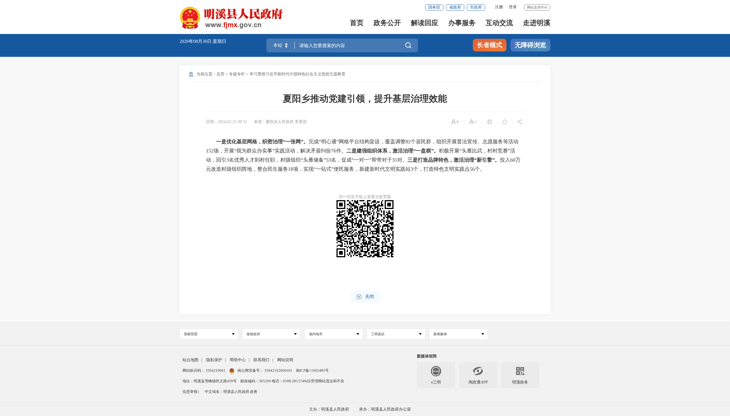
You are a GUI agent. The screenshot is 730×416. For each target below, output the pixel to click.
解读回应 (424, 23)
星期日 (219, 41)
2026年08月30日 (196, 41)
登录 (513, 7)
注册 (499, 7)
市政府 (476, 7)
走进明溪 (536, 23)
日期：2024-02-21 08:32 (226, 122)
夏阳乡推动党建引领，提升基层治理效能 (365, 98)
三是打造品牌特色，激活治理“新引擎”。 (453, 160)
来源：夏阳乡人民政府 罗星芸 (280, 122)
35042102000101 (278, 370)
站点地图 (190, 360)
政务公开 (387, 23)
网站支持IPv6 (537, 7)
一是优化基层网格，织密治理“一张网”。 (262, 141)
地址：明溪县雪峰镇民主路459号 (210, 381)
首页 (357, 23)
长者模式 (489, 45)
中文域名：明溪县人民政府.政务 (231, 391)
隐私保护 (214, 360)
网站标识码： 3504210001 (204, 370)
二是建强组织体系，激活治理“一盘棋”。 (392, 151)
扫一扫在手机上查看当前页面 (365, 197)
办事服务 (462, 23)
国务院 (434, 7)
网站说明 (285, 360)
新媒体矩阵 (427, 356)
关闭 (365, 297)
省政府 (455, 7)
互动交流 (499, 23)
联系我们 (261, 360)
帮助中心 (238, 360)
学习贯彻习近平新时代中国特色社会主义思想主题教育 (297, 74)
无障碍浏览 (530, 45)
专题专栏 (237, 74)
